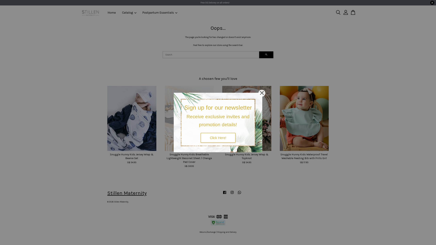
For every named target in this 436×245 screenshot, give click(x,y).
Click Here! (218, 138)
